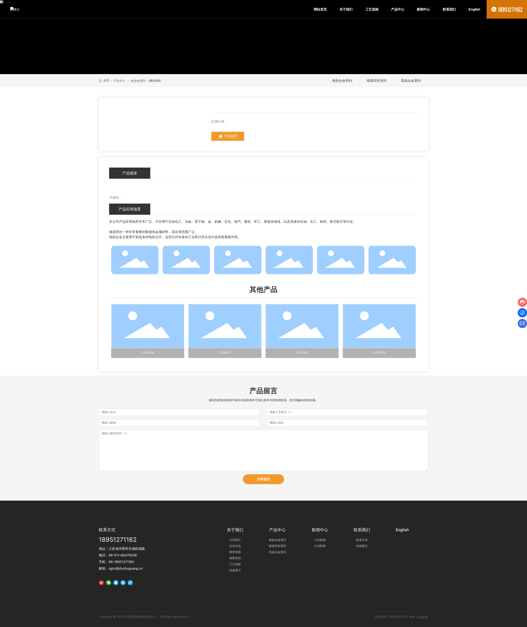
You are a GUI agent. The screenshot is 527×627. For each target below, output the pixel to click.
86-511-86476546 (123, 555)
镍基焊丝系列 (376, 80)
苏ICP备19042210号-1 (175, 617)
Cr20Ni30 (148, 352)
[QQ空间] (123, 582)
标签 (412, 616)
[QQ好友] (115, 582)
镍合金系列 (138, 80)
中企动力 (395, 616)
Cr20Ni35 (225, 352)
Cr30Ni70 (379, 352)
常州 (405, 616)
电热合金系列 (342, 80)
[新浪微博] (101, 582)
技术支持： (382, 616)
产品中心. (119, 80)
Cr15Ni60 (302, 352)
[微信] (108, 582)
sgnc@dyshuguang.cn (126, 568)
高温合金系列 (411, 80)
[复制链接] (130, 582)
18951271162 (510, 9)
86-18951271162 (121, 562)
